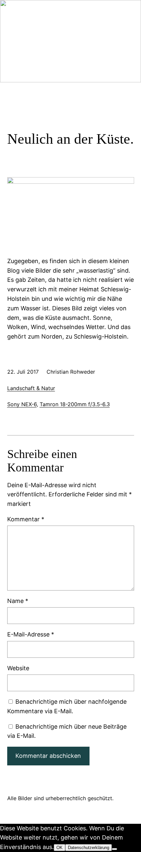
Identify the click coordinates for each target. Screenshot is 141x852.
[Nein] (114, 849)
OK (59, 847)
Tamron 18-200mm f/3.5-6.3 (75, 404)
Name (17, 600)
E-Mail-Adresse (30, 634)
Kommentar (25, 519)
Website (18, 668)
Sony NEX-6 (22, 404)
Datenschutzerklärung (88, 847)
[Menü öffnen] (11, 60)
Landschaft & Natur (31, 388)
